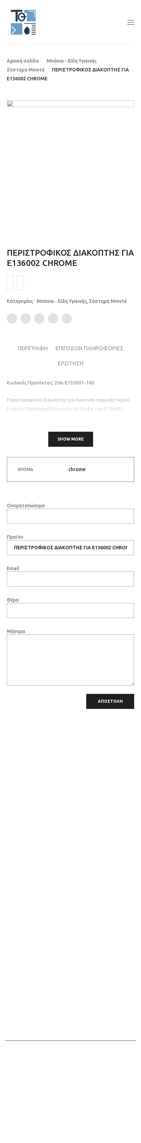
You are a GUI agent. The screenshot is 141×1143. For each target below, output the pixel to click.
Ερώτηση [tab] (71, 363)
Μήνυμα (16, 631)
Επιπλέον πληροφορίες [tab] (89, 348)
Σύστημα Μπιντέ (25, 69)
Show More (70, 439)
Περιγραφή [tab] (32, 348)
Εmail (13, 568)
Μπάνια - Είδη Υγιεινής (72, 61)
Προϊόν (15, 537)
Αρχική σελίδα (23, 61)
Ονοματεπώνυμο (26, 505)
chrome (77, 469)
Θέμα (13, 600)
